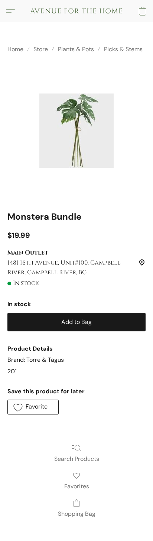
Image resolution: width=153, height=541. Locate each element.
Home (15, 49)
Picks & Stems (123, 49)
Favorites (76, 486)
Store (40, 49)
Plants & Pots (76, 49)
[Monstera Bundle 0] (76, 131)
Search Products (76, 459)
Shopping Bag (76, 514)
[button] (76, 11)
